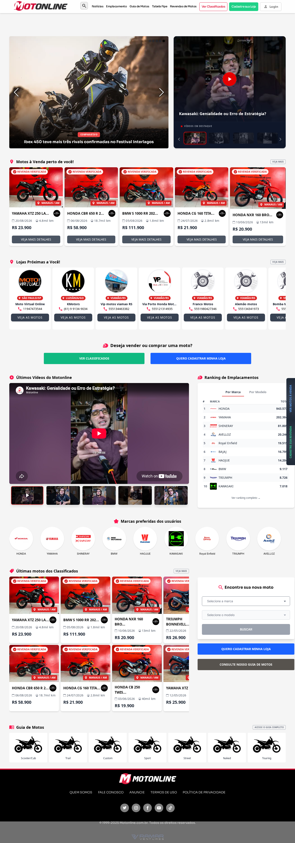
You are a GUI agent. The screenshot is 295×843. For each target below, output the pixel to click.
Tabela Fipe (159, 6)
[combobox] (246, 601)
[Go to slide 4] (160, 41)
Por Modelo (257, 392)
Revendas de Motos (183, 6)
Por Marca (233, 392)
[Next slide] (161, 92)
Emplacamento (116, 6)
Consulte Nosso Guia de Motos (246, 664)
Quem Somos (81, 792)
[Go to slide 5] (163, 41)
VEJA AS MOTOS (29, 317)
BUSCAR (246, 629)
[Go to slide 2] (153, 41)
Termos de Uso (164, 792)
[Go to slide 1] (150, 41)
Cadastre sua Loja (244, 6)
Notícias (97, 6)
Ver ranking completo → (246, 498)
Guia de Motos (139, 6)
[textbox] (221, 601)
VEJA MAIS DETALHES (36, 239)
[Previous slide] (16, 92)
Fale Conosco (111, 792)
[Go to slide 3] (156, 41)
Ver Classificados (213, 6)
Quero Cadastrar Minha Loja (201, 358)
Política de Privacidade (204, 792)
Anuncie (137, 792)
